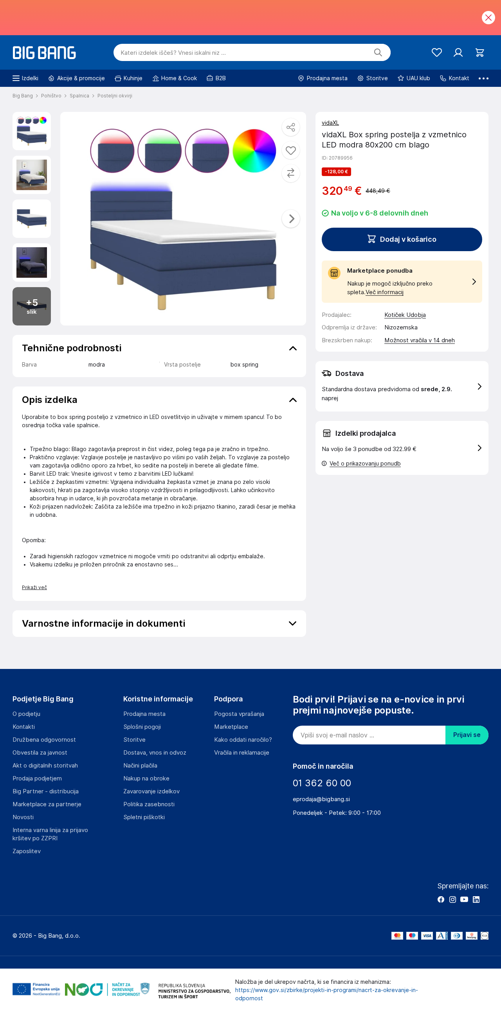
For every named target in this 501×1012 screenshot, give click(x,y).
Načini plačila (140, 765)
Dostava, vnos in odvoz (154, 752)
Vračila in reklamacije (241, 752)
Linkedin (475, 899)
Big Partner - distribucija (46, 791)
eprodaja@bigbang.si (321, 799)
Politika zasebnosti (149, 804)
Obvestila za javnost (40, 752)
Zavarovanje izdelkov (151, 791)
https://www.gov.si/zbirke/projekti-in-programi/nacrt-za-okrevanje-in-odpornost (326, 994)
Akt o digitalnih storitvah (45, 765)
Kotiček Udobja (405, 314)
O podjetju (26, 713)
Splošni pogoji (142, 726)
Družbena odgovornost (44, 739)
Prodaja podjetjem (37, 778)
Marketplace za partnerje (47, 804)
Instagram (452, 899)
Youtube (464, 899)
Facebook (440, 899)
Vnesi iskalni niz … (173, 52)
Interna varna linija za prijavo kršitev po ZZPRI (50, 834)
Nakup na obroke (146, 778)
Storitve (134, 739)
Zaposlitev (27, 851)
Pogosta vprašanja (239, 713)
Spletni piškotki (144, 817)
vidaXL (330, 123)
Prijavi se (467, 735)
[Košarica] (479, 52)
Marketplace (231, 726)
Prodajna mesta (144, 713)
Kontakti (24, 726)
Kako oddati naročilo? (243, 739)
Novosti (23, 817)
